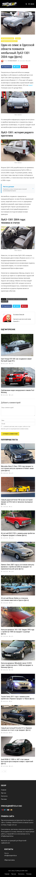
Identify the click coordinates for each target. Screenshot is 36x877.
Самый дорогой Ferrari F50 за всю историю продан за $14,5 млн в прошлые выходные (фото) (17, 502)
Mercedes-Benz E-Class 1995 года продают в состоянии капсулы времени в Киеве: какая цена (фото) (17, 468)
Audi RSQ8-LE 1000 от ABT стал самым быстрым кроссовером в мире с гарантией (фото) (17, 761)
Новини (18, 38)
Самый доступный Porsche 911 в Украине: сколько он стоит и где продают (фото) (16, 729)
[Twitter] (5, 810)
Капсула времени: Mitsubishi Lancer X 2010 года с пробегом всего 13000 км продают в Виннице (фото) (17, 665)
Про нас (3, 793)
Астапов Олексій (12, 61)
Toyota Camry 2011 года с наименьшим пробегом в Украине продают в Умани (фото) (17, 698)
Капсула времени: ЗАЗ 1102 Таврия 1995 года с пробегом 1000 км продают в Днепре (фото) (17, 632)
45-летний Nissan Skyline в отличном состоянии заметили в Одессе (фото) (15, 599)
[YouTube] (3, 810)
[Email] (11, 810)
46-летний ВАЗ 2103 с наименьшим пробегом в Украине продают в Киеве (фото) (18, 534)
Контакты (4, 796)
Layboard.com (5, 843)
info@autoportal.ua (7, 836)
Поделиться (7, 66)
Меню (32, 4)
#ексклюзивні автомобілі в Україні (17, 299)
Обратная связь (9, 860)
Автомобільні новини (7, 38)
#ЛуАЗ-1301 (5, 301)
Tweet (17, 66)
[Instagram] (6, 810)
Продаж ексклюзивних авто (9, 41)
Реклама (4, 799)
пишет (31, 85)
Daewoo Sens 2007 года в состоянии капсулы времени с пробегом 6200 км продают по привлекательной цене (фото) (17, 567)
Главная (3, 790)
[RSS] (10, 810)
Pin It (25, 66)
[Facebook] (1, 810)
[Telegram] (8, 810)
